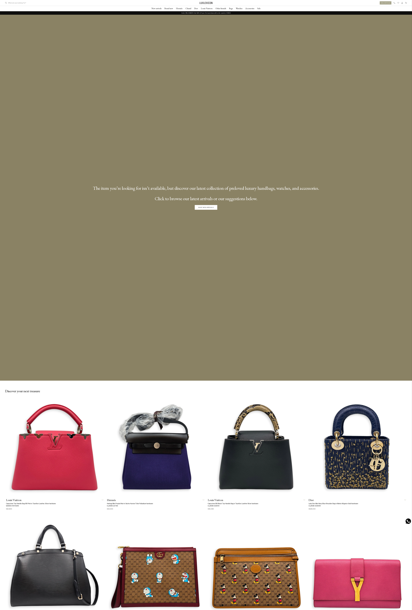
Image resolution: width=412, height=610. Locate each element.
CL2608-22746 (112, 506)
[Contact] (394, 3)
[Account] (402, 3)
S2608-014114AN (12, 506)
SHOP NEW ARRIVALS (206, 207)
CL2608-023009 (315, 506)
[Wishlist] (398, 3)
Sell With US (385, 3)
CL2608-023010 (213, 506)
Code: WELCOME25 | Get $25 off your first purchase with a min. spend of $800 (206, 13)
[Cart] (406, 3)
